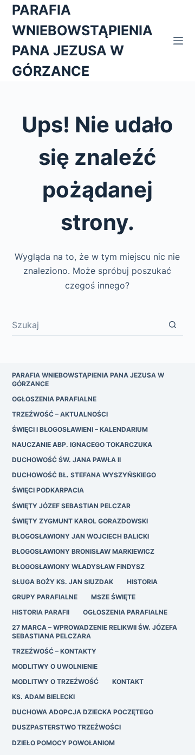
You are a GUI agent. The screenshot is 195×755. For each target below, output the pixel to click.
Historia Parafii (40, 612)
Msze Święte (113, 597)
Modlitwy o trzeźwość (55, 681)
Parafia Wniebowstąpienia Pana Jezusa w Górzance (88, 379)
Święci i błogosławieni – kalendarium (80, 429)
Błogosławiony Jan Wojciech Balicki (80, 536)
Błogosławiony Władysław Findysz (78, 566)
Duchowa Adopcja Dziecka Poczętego (82, 712)
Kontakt (128, 681)
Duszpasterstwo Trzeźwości (66, 727)
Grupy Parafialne (44, 597)
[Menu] (178, 41)
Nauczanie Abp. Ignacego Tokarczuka (82, 444)
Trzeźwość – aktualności (60, 414)
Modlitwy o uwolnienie (55, 666)
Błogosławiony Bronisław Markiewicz (83, 551)
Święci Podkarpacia (48, 490)
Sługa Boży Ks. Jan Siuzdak (62, 582)
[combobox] (87, 325)
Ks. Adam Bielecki (43, 697)
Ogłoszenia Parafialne (54, 399)
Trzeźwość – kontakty (54, 651)
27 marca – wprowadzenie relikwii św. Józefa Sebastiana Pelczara (94, 631)
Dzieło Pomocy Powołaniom (63, 743)
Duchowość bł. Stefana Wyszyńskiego (84, 475)
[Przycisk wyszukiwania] (172, 324)
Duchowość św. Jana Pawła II (66, 460)
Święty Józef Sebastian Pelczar (71, 506)
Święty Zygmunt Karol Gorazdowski (80, 521)
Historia (142, 582)
